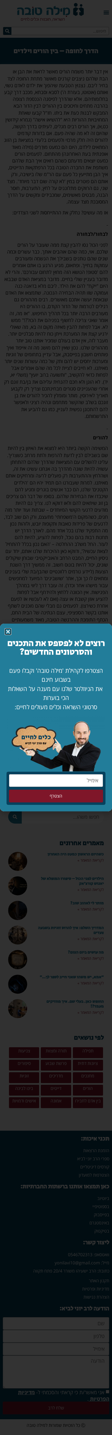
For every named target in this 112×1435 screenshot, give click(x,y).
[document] (56, 717)
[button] (8, 631)
